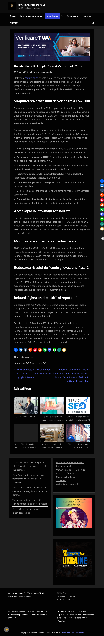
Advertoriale (52, 16)
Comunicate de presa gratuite (70, 470)
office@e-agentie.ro (23, 596)
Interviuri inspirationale (31, 16)
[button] (16, 350)
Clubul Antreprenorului (67, 484)
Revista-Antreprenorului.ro (19, 611)
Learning (86, 16)
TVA (31, 363)
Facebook (61, 596)
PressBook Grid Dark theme (73, 633)
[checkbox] (6, 629)
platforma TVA (23, 363)
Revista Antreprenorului (31, 4)
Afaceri (31, 357)
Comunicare (72, 16)
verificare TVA (40, 363)
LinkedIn (71, 596)
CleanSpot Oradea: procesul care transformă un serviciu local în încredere (28, 479)
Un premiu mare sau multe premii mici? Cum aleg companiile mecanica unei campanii (30, 466)
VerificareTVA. (31, 78)
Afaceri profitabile (65, 473)
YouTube (60, 599)
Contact (14, 22)
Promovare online (64, 466)
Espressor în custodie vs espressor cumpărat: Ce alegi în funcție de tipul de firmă (30, 491)
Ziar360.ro (61, 480)
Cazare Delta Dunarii (66, 477)
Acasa (13, 16)
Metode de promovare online (70, 462)
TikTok (60, 593)
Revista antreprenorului (42, 72)
